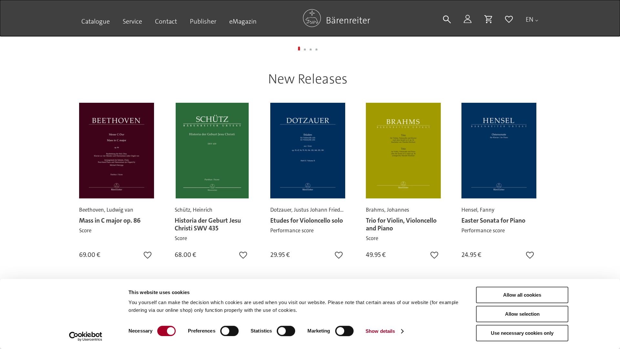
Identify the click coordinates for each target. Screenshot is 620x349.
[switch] (229, 331)
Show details (380, 331)
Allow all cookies (522, 295)
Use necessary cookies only (522, 333)
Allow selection (522, 314)
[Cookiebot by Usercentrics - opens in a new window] (85, 336)
